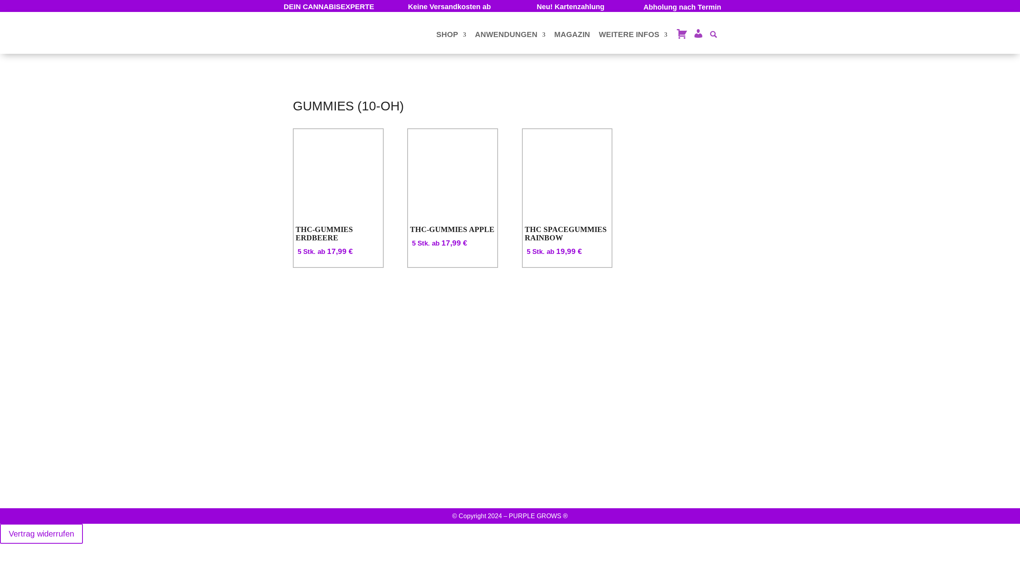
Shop (447, 34)
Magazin (572, 34)
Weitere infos (629, 34)
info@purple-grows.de (286, 465)
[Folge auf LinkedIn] (746, 461)
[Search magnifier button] (713, 34)
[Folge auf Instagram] (703, 461)
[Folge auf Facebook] (725, 461)
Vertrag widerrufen (41, 533)
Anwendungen (506, 34)
